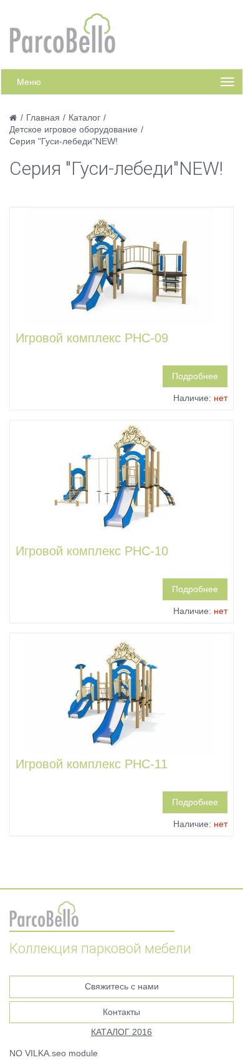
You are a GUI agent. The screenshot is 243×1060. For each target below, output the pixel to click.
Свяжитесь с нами (122, 986)
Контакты (121, 1012)
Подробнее (195, 376)
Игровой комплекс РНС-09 (92, 338)
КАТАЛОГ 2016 (121, 1032)
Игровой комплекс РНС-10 (92, 551)
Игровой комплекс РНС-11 (92, 764)
